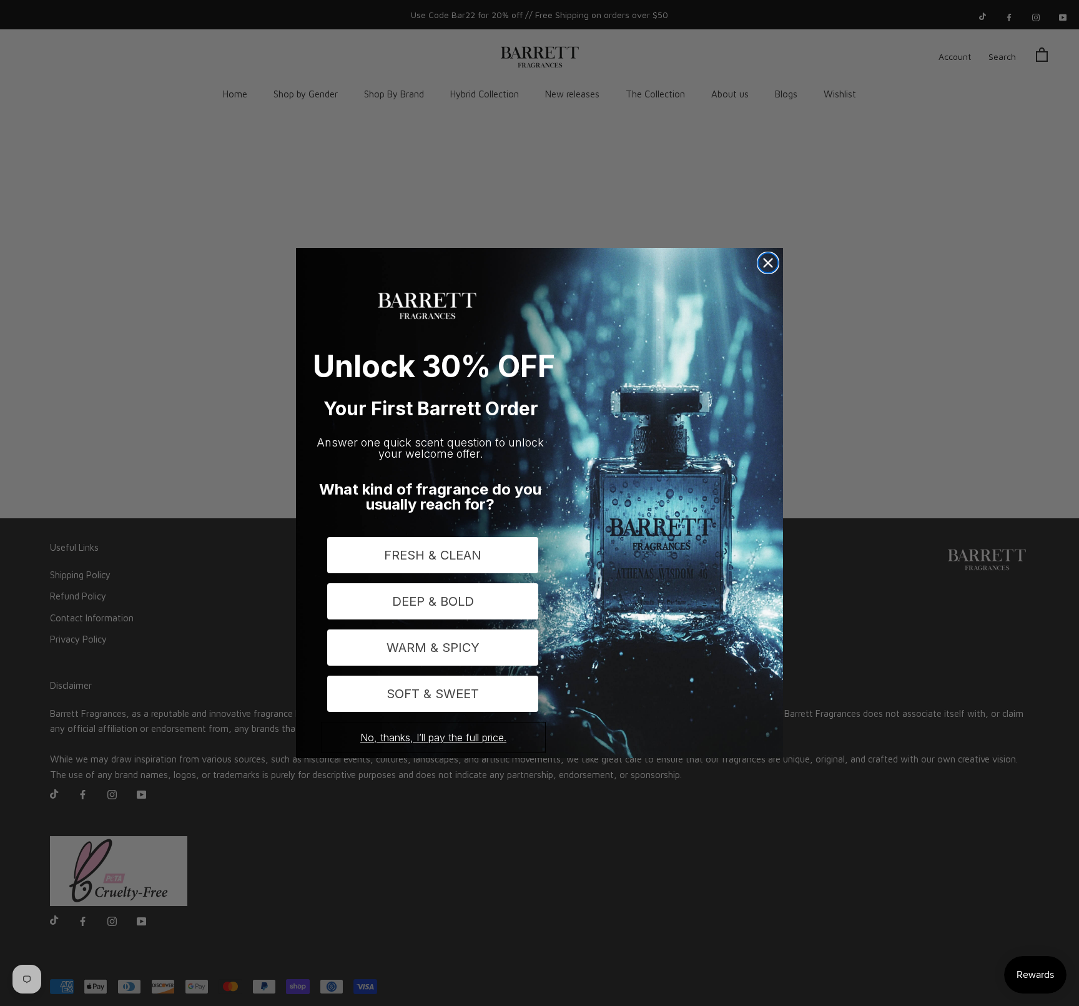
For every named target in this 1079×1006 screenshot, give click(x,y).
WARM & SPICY (433, 647)
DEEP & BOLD (433, 601)
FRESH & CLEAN (432, 555)
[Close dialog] (768, 263)
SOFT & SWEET (433, 693)
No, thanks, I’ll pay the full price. (433, 737)
